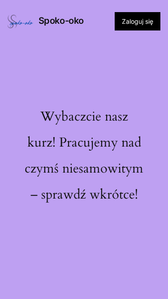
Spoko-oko (61, 20)
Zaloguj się (137, 21)
